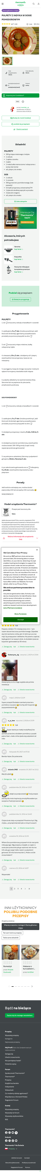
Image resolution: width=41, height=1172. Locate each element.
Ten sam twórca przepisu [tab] (12, 933)
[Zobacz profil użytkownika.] (12, 109)
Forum (7, 1069)
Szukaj (7, 1106)
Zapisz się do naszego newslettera (19, 1015)
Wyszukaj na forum (12, 1113)
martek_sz (25, 107)
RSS (6, 1119)
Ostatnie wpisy (10, 1064)
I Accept (20, 620)
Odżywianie (9, 1087)
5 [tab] (25, 986)
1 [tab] (13, 986)
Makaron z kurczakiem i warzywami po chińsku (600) (29, 967)
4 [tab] (22, 986)
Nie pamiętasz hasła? (13, 1061)
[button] (2, 3)
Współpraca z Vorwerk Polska (16, 1097)
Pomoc (27, 1167)
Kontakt (27, 1158)
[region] (20, 586)
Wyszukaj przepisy (12, 1035)
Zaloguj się (9, 1054)
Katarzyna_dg (13, 655)
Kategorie (8, 1039)
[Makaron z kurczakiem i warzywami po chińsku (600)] (30, 952)
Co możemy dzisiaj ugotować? (16, 1093)
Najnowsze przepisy (12, 1042)
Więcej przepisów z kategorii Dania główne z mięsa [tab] (20, 926)
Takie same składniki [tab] (11, 938)
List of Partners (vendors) (12, 608)
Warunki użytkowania (12, 1163)
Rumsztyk (7, 966)
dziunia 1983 (13, 770)
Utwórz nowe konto (12, 1057)
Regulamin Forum (11, 1100)
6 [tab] (28, 986)
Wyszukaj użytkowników (14, 1116)
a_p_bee (11, 721)
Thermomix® (10, 1077)
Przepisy (8, 1032)
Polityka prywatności (29, 1163)
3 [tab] (19, 986)
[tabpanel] (20, 967)
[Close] (37, 550)
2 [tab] (16, 986)
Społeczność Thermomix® (15, 1073)
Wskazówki (9, 1090)
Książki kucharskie (12, 1083)
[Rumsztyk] (11, 952)
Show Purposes (21, 614)
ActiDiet (30, 972)
